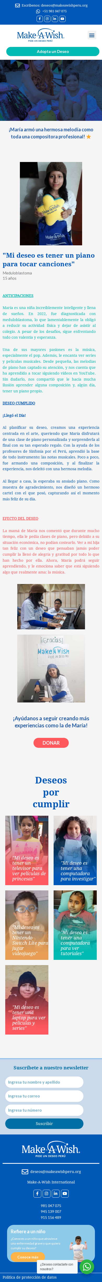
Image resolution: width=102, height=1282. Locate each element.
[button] (92, 35)
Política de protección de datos (29, 1277)
